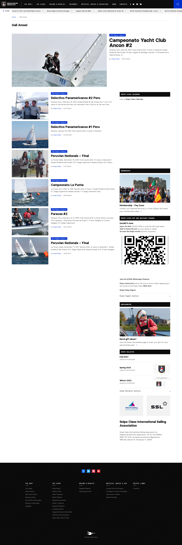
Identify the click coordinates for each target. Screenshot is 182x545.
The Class (40, 4)
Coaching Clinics (58, 509)
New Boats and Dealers (33, 500)
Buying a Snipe (30, 497)
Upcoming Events (85, 491)
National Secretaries (59, 500)
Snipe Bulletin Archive (130, 391)
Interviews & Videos (113, 494)
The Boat (28, 4)
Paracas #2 (59, 214)
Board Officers (57, 497)
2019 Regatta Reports (117, 35)
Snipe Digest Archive (129, 296)
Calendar (73, 4)
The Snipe (28, 488)
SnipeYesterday (111, 497)
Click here (147, 286)
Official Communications (60, 515)
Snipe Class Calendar (134, 99)
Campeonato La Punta (67, 185)
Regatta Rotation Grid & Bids (62, 512)
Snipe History (29, 491)
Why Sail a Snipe (31, 494)
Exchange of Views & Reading (116, 491)
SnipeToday (115, 59)
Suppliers (28, 506)
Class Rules (56, 488)
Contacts (123, 4)
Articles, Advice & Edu (116, 483)
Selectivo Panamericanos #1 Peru (75, 127)
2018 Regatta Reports (59, 151)
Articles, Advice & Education (94, 4)
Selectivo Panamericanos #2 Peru (75, 98)
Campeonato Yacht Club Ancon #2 (137, 42)
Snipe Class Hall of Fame (60, 518)
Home (14, 17)
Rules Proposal (57, 494)
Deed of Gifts (56, 491)
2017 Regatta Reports (59, 238)
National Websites (58, 506)
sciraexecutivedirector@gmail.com (146, 437)
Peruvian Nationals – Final (70, 156)
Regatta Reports (84, 488)
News (114, 4)
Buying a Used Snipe (32, 503)
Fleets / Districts (58, 503)
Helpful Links (139, 483)
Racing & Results (57, 4)
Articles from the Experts (114, 488)
